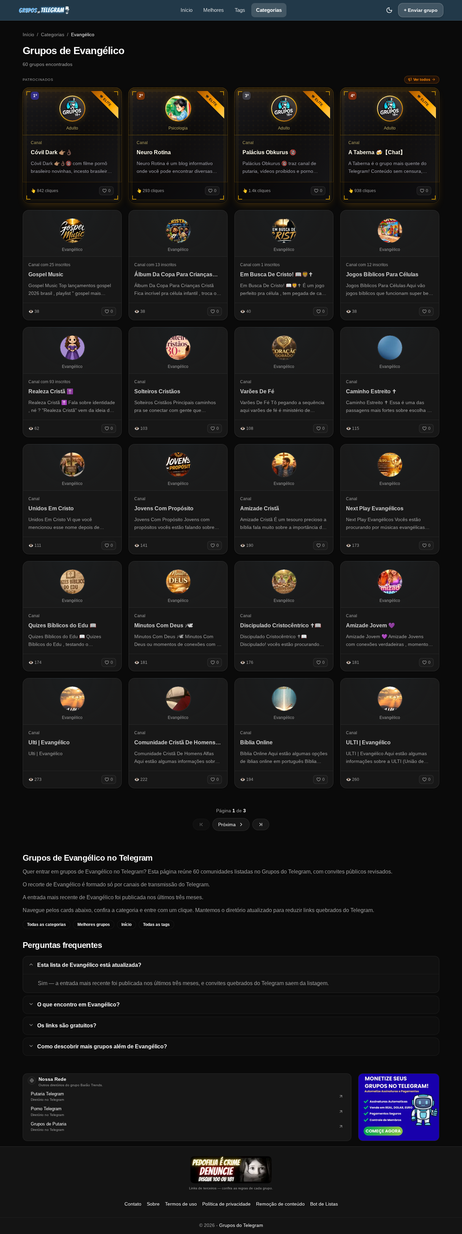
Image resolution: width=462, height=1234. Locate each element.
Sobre (153, 1204)
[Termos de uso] (231, 1169)
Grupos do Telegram (241, 1225)
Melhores (213, 10)
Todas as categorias (46, 924)
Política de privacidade (226, 1204)
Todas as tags (156, 924)
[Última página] (260, 824)
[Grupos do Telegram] (44, 10)
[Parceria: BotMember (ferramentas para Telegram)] (399, 1107)
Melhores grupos (93, 924)
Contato (132, 1204)
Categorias (269, 10)
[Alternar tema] (389, 10)
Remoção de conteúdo (280, 1204)
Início (186, 10)
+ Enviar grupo (421, 10)
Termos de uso (181, 1204)
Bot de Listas (324, 1204)
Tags (240, 10)
